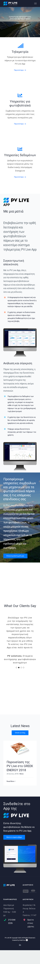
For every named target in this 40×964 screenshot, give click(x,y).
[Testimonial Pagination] (16, 651)
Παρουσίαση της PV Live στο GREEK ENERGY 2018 (20, 749)
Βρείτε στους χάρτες (30, 906)
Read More (10, 765)
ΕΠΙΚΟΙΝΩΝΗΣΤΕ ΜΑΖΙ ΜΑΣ (20, 23)
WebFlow (22, 923)
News (22, 757)
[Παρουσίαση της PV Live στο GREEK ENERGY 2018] (20, 732)
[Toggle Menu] (35, 3)
